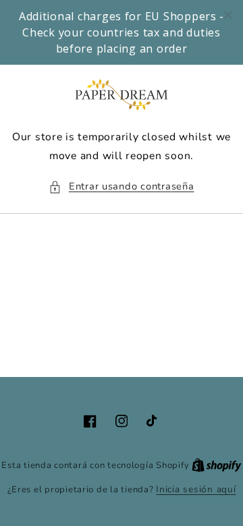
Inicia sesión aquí (196, 489)
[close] (228, 15)
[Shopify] (217, 465)
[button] (121, 187)
